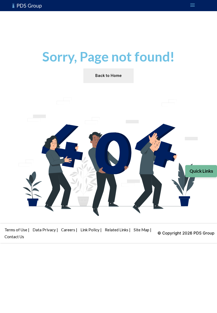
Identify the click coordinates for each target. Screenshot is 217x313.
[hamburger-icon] (192, 5)
